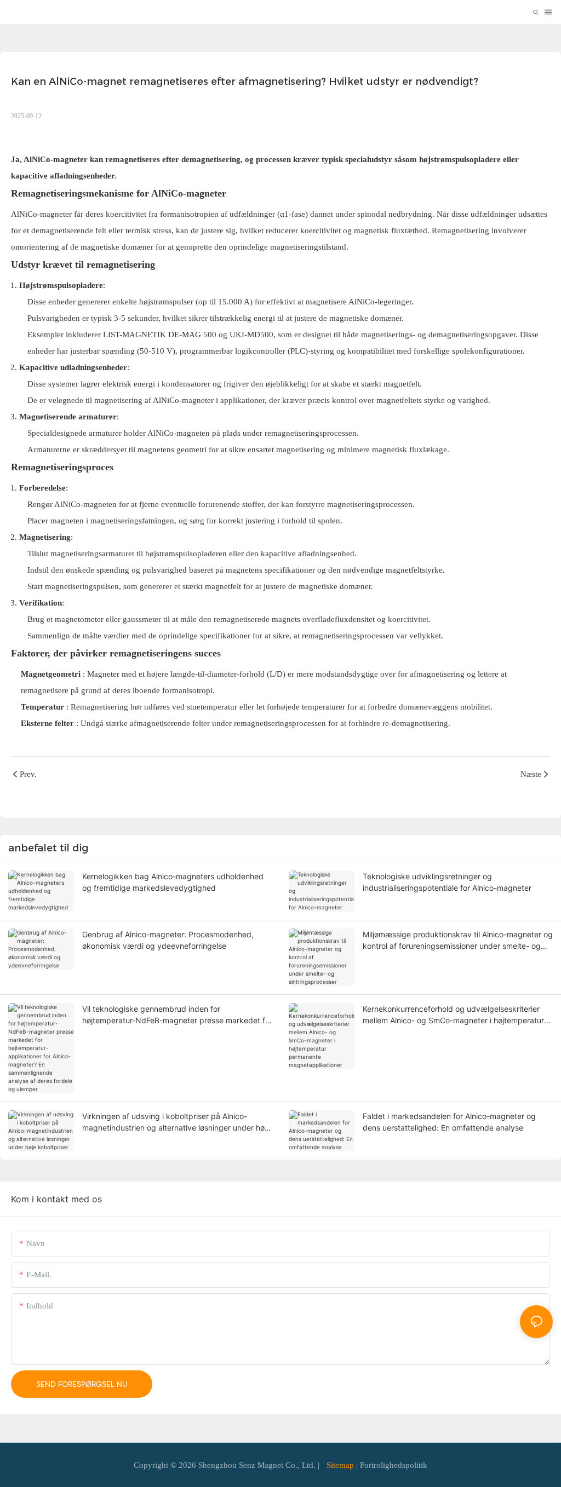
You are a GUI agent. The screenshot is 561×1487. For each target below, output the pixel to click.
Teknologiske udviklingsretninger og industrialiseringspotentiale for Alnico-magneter (447, 882)
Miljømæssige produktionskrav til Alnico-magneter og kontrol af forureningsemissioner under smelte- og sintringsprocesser (458, 941)
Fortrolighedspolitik (393, 1465)
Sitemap (340, 1465)
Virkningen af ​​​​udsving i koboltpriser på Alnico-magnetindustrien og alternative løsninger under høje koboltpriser (176, 1122)
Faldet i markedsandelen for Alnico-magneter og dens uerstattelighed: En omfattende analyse (449, 1121)
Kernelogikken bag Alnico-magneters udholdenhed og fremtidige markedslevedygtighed (173, 882)
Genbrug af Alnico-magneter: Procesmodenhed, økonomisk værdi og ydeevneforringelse (168, 940)
